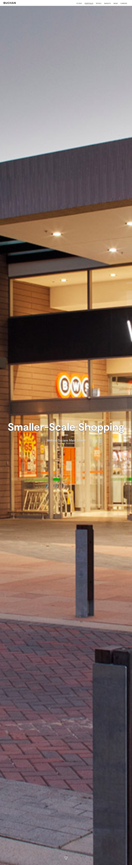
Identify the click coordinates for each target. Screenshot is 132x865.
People (98, 3)
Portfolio (89, 3)
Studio (79, 3)
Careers (123, 3)
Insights (107, 3)
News (116, 3)
